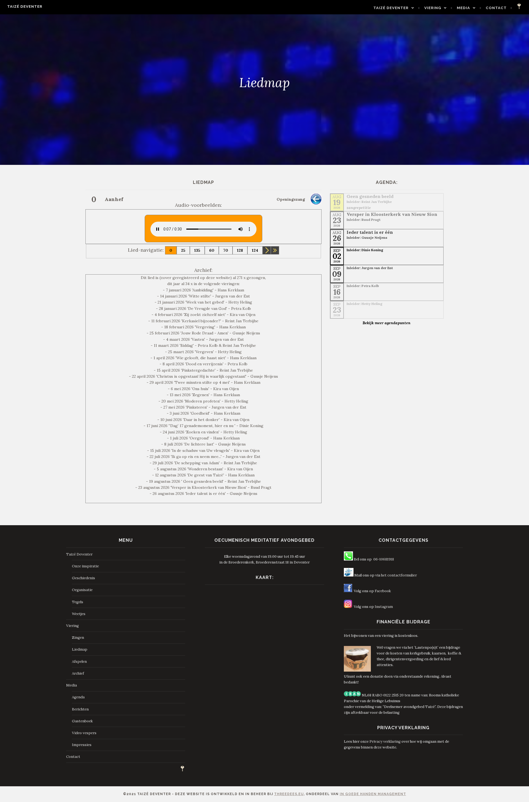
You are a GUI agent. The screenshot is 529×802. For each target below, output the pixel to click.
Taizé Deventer (24, 6)
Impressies (81, 744)
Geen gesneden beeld (370, 196)
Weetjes (78, 613)
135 (197, 250)
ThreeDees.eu (289, 794)
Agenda (78, 697)
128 (240, 250)
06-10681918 (383, 559)
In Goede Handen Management (373, 794)
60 (211, 250)
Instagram (384, 606)
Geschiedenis (83, 578)
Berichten (80, 709)
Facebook (383, 591)
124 (255, 250)
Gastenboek (82, 721)
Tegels (77, 602)
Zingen (78, 637)
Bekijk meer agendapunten (387, 322)
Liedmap (79, 649)
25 (183, 250)
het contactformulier (399, 575)
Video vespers (84, 733)
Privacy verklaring (385, 741)
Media (463, 8)
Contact (496, 8)
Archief (78, 673)
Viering (432, 8)
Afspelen (79, 661)
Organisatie (82, 590)
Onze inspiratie (85, 566)
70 (225, 250)
